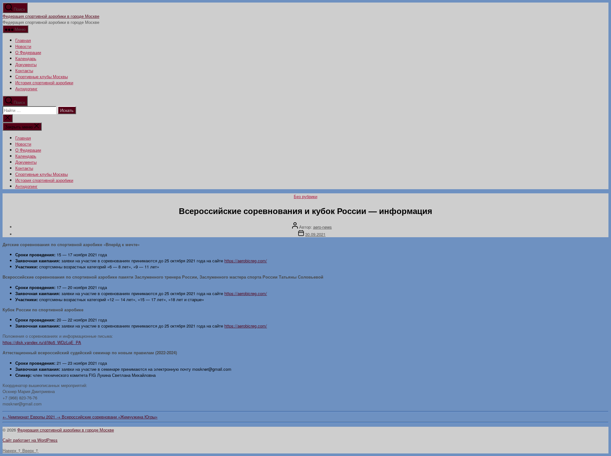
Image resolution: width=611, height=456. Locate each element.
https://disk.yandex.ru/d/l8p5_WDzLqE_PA (42, 342)
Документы (26, 64)
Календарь (25, 58)
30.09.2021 (315, 234)
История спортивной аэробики (44, 82)
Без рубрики (305, 196)
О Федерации (28, 52)
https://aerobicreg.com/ (245, 261)
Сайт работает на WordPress (30, 440)
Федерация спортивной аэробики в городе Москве (51, 16)
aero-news (322, 227)
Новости (23, 46)
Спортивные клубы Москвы (41, 76)
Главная (23, 40)
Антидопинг (26, 89)
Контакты (24, 70)
